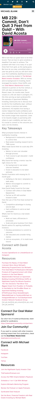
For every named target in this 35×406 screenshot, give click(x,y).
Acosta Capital (7, 253)
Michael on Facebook (16, 295)
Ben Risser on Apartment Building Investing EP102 (16, 290)
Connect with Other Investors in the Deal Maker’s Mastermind (17, 274)
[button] (33, 1)
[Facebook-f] (8, 1)
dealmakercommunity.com (10, 338)
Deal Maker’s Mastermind (14, 85)
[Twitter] (12, 1)
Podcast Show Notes (14, 293)
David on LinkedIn (19, 253)
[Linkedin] (17, 1)
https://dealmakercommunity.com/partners (16, 323)
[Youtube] (26, 1)
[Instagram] (22, 1)
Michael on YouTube (16, 297)
